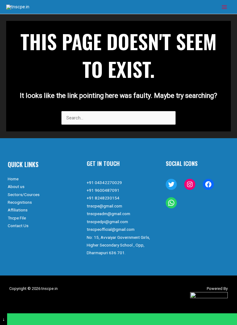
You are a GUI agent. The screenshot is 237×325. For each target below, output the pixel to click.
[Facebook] (208, 184)
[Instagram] (189, 184)
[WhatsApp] (171, 202)
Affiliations (17, 209)
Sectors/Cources (24, 194)
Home (13, 178)
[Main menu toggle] (224, 7)
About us (16, 186)
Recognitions (20, 202)
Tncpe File (17, 217)
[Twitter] (171, 184)
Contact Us (18, 225)
